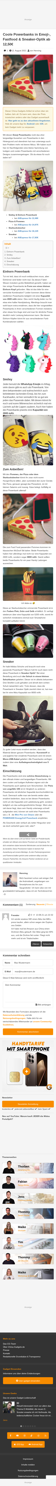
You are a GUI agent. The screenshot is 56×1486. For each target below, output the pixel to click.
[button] (21, 1426)
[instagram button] (24, 1435)
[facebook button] (10, 1435)
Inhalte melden (28, 1465)
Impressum (28, 1459)
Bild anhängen (44, 1005)
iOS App (20, 1444)
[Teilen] (28, 834)
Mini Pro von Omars (24, 815)
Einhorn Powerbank (15, 251)
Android (31, 124)
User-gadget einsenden (29, 1381)
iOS (41, 124)
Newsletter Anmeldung (28, 1104)
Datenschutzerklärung (14, 1015)
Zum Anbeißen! (14, 258)
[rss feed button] (45, 1435)
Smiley (10, 255)
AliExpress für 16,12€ (28, 231)
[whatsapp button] (38, 1435)
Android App (37, 1444)
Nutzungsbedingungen (14, 1018)
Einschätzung (13, 264)
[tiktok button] (31, 1435)
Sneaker (10, 261)
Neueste (40, 904)
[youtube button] (17, 1435)
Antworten (47, 944)
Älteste (49, 904)
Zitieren (35, 944)
